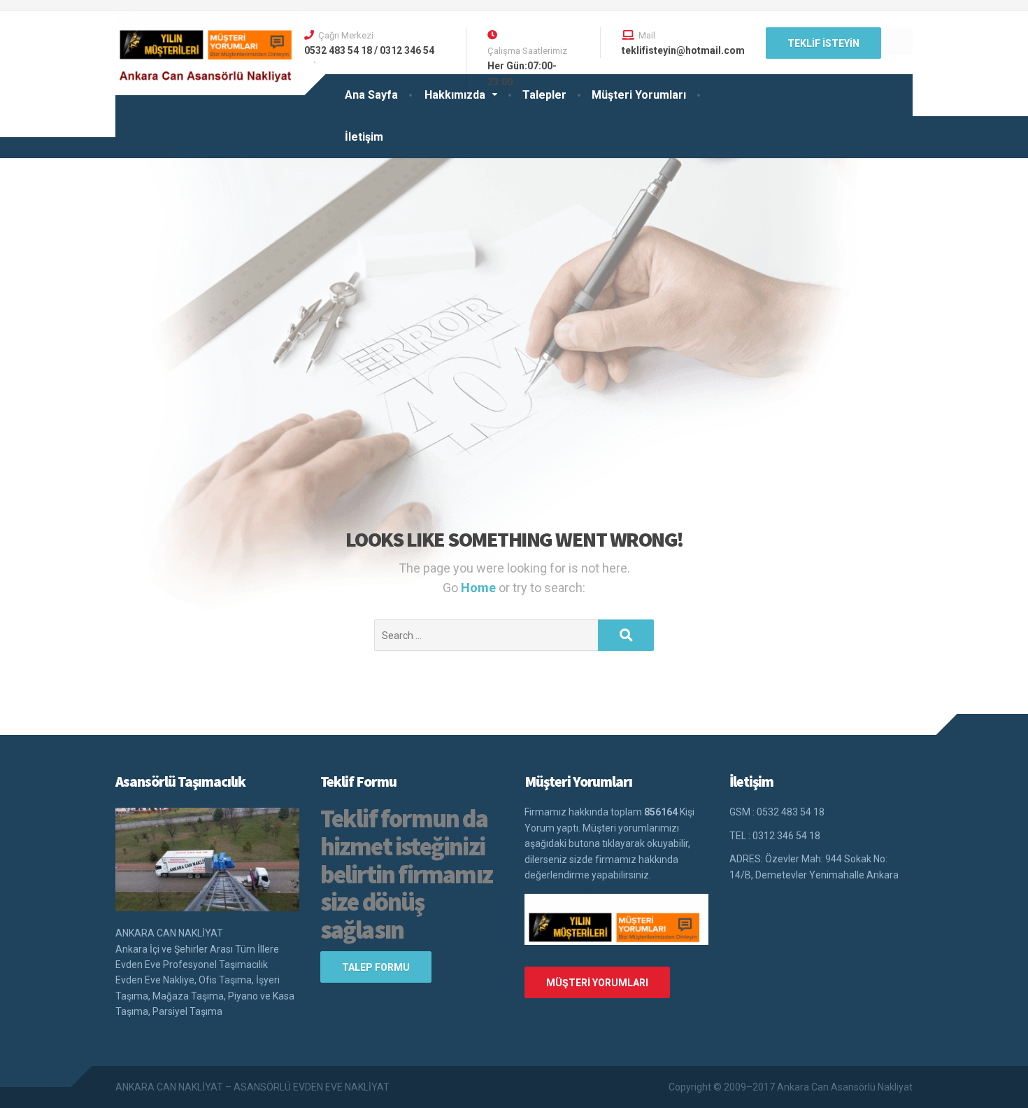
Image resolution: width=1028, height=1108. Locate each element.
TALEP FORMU (376, 967)
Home (480, 587)
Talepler (544, 94)
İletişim (364, 136)
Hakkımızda (454, 94)
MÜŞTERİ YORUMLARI (597, 982)
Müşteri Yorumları (639, 94)
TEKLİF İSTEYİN (823, 43)
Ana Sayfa (371, 94)
